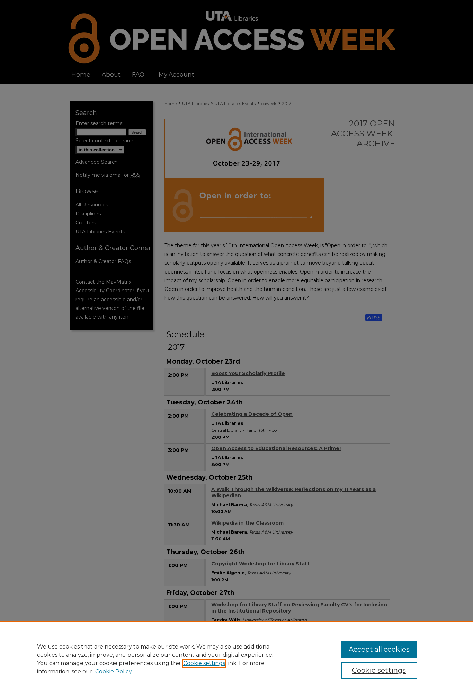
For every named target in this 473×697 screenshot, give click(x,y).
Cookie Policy (113, 671)
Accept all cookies (379, 649)
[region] (236, 659)
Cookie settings (204, 663)
